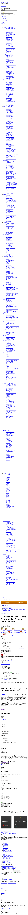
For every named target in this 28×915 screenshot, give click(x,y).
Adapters (8, 61)
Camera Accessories (10, 545)
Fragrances (8, 343)
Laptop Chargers (9, 124)
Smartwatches (9, 140)
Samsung (8, 254)
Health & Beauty (7, 340)
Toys (4, 321)
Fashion (5, 335)
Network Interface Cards (11, 277)
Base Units (8, 300)
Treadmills (8, 334)
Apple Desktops (9, 84)
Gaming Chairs (9, 196)
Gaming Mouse (9, 232)
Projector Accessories (10, 167)
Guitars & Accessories (10, 289)
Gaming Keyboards (10, 231)
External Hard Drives (10, 48)
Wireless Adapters (10, 260)
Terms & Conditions (7, 858)
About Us (5, 843)
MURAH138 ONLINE (8, 383)
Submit (2, 767)
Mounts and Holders (10, 156)
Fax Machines (9, 240)
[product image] (4, 613)
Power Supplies (9, 39)
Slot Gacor (9, 630)
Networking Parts (10, 257)
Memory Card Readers (11, 65)
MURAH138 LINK (7, 608)
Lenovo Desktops (10, 88)
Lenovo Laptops (9, 112)
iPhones (7, 133)
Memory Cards (9, 56)
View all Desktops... (10, 94)
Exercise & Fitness (10, 332)
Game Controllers (10, 77)
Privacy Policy (6, 857)
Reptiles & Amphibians (11, 377)
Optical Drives (9, 37)
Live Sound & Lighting (11, 287)
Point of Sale (6, 299)
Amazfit (7, 496)
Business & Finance (10, 316)
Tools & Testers (9, 62)
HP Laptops (8, 109)
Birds (7, 376)
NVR (7, 190)
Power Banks (9, 152)
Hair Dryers (8, 346)
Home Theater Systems (11, 185)
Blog (4, 854)
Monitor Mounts (9, 104)
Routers (7, 259)
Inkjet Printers (9, 237)
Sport (4, 329)
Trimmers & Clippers (10, 345)
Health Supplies (9, 361)
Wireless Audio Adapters (11, 183)
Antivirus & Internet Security (12, 317)
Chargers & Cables (10, 151)
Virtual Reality (9, 536)
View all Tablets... (10, 146)
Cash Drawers (9, 301)
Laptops (7, 107)
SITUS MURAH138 (7, 607)
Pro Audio (5, 285)
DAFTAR (20, 602)
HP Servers (8, 283)
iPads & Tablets (9, 141)
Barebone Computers (10, 41)
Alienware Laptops (10, 116)
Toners (7, 249)
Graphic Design (9, 318)
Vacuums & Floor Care (11, 207)
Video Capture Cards (10, 34)
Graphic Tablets (9, 76)
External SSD (9, 45)
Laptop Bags (8, 127)
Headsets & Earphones (11, 149)
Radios (7, 179)
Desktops (8, 81)
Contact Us (5, 842)
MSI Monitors (9, 102)
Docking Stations (9, 128)
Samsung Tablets (9, 144)
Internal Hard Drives (10, 46)
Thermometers (9, 351)
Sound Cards (9, 38)
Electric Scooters (9, 324)
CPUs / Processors (10, 31)
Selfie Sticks (8, 155)
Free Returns (3, 4)
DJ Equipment (9, 290)
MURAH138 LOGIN (8, 27)
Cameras (8, 541)
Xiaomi (7, 479)
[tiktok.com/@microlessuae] (7, 879)
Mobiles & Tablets (7, 131)
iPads (7, 143)
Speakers (8, 396)
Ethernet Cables (9, 273)
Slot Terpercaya (18, 630)
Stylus (7, 157)
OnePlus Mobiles (9, 135)
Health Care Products (10, 349)
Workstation (8, 121)
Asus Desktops (9, 85)
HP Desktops (9, 82)
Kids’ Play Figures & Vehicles (12, 327)
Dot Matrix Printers (10, 238)
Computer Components (11, 384)
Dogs (7, 354)
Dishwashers (8, 221)
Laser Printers (9, 235)
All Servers (8, 284)
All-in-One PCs (9, 93)
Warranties (5, 848)
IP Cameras (8, 265)
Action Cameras (9, 172)
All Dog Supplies (9, 362)
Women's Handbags (10, 337)
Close (2, 888)
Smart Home (8, 550)
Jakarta (4, 2)
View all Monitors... (10, 105)
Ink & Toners (9, 445)
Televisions (8, 162)
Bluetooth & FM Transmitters (12, 174)
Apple (7, 493)
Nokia (7, 480)
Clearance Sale (6, 599)
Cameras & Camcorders (11, 170)
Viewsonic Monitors (10, 101)
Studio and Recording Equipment (13, 288)
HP (6, 251)
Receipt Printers (9, 302)
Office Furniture (9, 199)
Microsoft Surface (10, 145)
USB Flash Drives (10, 49)
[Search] (13, 14)
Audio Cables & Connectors (12, 293)
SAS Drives (8, 51)
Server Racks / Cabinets (11, 268)
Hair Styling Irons (10, 344)
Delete (6, 776)
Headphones (8, 399)
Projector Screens (9, 165)
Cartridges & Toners (10, 248)
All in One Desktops (10, 406)
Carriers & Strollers (10, 370)
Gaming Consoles (10, 224)
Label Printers (9, 244)
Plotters (7, 241)
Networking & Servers (8, 256)
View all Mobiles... (10, 138)
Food (7, 355)
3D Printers (8, 245)
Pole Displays (9, 305)
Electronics (5, 160)
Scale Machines (9, 307)
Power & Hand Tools (10, 205)
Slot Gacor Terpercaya (15, 632)
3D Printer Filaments (10, 246)
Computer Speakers (10, 67)
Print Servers (8, 278)
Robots (7, 328)
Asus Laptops (9, 110)
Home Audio (9, 181)
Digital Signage (9, 451)
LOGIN (7, 602)
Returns (5, 846)
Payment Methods (7, 850)
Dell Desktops (9, 83)
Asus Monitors (9, 98)
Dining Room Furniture (11, 201)
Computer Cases (9, 29)
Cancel (2, 776)
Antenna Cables (9, 272)
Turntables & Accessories (11, 184)
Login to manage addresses (6, 908)
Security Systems (9, 193)
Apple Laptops (9, 113)
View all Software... (10, 320)
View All (8, 255)
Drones (7, 322)
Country (2, 912)
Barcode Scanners (10, 304)
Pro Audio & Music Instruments (13, 549)
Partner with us (6, 861)
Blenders (8, 210)
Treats (7, 356)
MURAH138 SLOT (7, 473)
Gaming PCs (8, 404)
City (1, 913)
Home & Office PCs (10, 402)
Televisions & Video (10, 522)
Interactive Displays (10, 450)
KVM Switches (9, 266)
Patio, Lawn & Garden (11, 215)
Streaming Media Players (11, 168)
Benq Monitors (9, 99)
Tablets (7, 483)
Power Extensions (10, 60)
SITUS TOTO (6, 521)
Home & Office (9, 89)
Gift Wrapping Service (8, 856)
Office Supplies (6, 312)
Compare (4, 653)
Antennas (8, 271)
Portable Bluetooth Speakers (12, 154)
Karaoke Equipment (10, 298)
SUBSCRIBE (16, 871)
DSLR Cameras (9, 171)
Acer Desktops (9, 87)
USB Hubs (8, 57)
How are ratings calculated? (6, 753)
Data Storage (9, 43)
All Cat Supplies (9, 372)
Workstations (9, 91)
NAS (7, 50)
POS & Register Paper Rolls (12, 306)
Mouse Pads (8, 74)
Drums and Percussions (11, 294)
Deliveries (5, 845)
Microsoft (8, 485)
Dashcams (8, 191)
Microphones (9, 70)
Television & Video (10, 161)
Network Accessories (10, 274)
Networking (8, 452)
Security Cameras (10, 188)
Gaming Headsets (10, 229)
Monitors (8, 95)
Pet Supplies (6, 352)
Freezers (8, 220)
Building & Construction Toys (12, 326)
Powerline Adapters (10, 279)
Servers (7, 281)
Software (5, 313)
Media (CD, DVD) (10, 55)
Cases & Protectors (10, 150)
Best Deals (5, 381)
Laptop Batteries (9, 126)
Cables (7, 59)
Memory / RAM (9, 40)
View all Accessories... (11, 159)
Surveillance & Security (11, 187)
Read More (3, 709)
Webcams (8, 66)
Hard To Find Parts (7, 855)
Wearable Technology (10, 139)
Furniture (8, 195)
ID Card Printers (9, 243)
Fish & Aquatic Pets (10, 373)
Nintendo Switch (9, 535)
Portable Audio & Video (11, 173)
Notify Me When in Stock (6, 679)
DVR (7, 189)
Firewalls (8, 262)
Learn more (21, 648)
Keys (7, 291)
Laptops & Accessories (8, 106)
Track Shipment (6, 844)
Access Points (9, 261)
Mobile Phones (9, 132)
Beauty (7, 341)
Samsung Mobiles (10, 137)
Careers (5, 849)
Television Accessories (11, 529)
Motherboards (9, 33)
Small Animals (9, 378)
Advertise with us (7, 860)
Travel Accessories (10, 339)
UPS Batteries (9, 71)
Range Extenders (9, 276)
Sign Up (5, 20)
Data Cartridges (9, 52)
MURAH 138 (6, 430)
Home (4, 194)
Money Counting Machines (12, 309)
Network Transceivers (10, 267)
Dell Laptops (9, 111)
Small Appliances (9, 206)
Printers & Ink (6, 234)
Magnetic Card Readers (11, 311)
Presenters (8, 78)
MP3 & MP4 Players (10, 177)
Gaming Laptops (9, 118)
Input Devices (9, 72)
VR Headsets (9, 233)
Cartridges (8, 250)
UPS (7, 63)
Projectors (8, 163)
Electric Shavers (9, 348)
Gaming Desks (9, 198)
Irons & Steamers (9, 209)
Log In (4, 18)
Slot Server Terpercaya (11, 635)
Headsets (8, 68)
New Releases (6, 597)
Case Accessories (9, 32)
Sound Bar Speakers (10, 182)
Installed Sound (9, 295)
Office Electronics (10, 449)
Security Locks (9, 129)
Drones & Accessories (10, 540)
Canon (7, 252)
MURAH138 (6, 605)
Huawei (7, 478)
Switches (8, 263)
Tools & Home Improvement (12, 202)
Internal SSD (9, 44)
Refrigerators (9, 218)
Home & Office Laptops (11, 411)
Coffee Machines (9, 211)
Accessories (8, 123)
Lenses (7, 544)
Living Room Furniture (11, 200)
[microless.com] (3, 12)
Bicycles (8, 333)
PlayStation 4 (9, 534)
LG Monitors (9, 96)
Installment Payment (7, 851)
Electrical (8, 204)
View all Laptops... (10, 122)
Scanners (8, 239)
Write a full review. (5, 764)
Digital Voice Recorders (11, 178)
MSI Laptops (9, 115)
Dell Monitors (9, 100)
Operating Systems (10, 315)
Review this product (5, 762)
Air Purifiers (8, 212)
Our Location (3, 6)
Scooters (8, 331)
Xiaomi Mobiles (9, 134)
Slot (4, 630)
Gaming (5, 222)
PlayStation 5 (9, 533)
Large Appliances (10, 216)
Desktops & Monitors (8, 79)
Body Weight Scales (10, 350)
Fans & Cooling (9, 35)
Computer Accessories (8, 54)
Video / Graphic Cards (11, 28)
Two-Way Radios (10, 176)
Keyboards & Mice (10, 73)
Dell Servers (8, 282)
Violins (7, 296)
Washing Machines (10, 217)
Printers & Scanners (10, 432)
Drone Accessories (10, 323)
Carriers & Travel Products (11, 360)
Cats (7, 363)
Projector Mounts (9, 166)
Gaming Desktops (10, 90)
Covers (7, 504)
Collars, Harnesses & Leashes (12, 359)
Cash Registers (9, 310)
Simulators (8, 532)
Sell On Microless (7, 862)
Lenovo (7, 489)
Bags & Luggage (9, 338)
